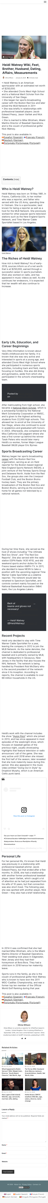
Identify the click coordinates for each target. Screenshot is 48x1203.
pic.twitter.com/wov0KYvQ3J (22, 615)
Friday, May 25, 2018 (22, 397)
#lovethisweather (28, 609)
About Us (17, 1185)
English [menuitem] (8, 1194)
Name (4, 1145)
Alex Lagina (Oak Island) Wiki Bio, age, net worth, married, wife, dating (11, 1097)
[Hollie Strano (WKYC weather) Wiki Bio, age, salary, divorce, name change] (35, 1085)
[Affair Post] (9, 2)
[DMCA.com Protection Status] (24, 1188)
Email (4, 1154)
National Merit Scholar (24, 408)
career (5, 459)
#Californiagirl (14, 612)
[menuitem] (12, 138)
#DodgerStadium (25, 603)
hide (16, 180)
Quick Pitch (19, 736)
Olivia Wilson (9, 78)
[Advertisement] (24, 20)
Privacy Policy (26, 1185)
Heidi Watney (9, 57)
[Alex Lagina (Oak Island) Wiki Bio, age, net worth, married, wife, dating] (12, 1085)
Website (5, 1162)
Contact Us (37, 1185)
